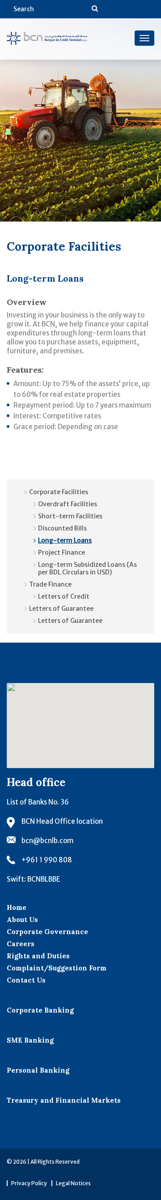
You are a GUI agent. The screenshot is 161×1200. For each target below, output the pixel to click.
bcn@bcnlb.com (47, 840)
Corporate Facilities (58, 492)
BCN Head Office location (62, 821)
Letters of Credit (63, 596)
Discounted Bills (62, 528)
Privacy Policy (29, 1183)
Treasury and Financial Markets (64, 1100)
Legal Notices (73, 1183)
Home (16, 907)
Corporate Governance (47, 931)
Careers (20, 943)
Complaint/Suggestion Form (56, 968)
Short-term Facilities (70, 516)
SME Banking (30, 1040)
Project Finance (61, 552)
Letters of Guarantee (61, 608)
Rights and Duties (38, 956)
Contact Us (26, 980)
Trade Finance (50, 584)
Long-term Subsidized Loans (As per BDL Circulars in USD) (87, 568)
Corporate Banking (40, 1010)
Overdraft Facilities (67, 504)
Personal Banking (38, 1070)
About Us (22, 919)
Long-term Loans (65, 540)
